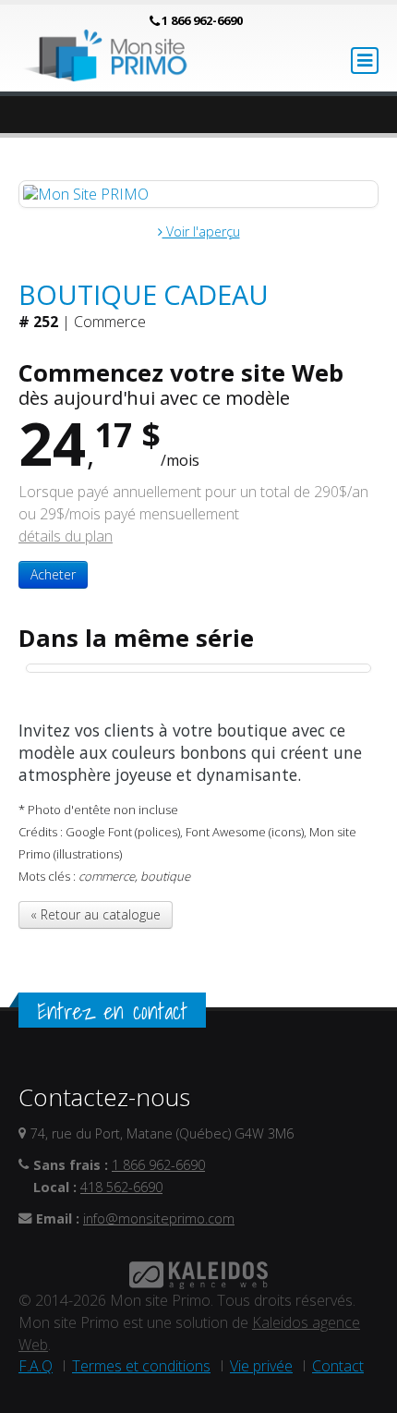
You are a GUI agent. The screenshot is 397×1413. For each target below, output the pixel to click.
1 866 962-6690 (202, 20)
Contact (338, 1366)
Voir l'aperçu (201, 231)
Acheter (53, 574)
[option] (198, 668)
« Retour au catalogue (95, 914)
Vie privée (261, 1366)
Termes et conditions (141, 1366)
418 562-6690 (121, 1187)
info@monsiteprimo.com (159, 1218)
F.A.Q (35, 1366)
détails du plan (65, 536)
